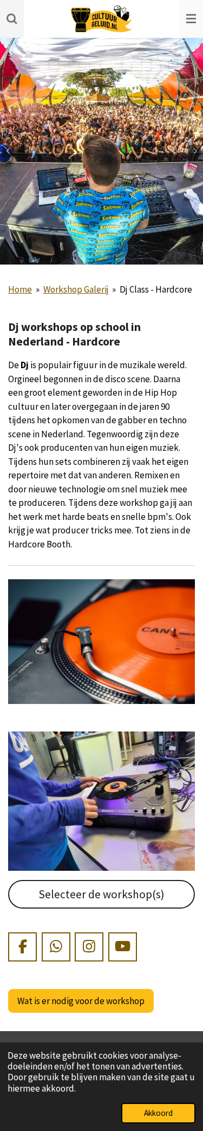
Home (20, 289)
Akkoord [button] (158, 1113)
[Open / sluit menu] (191, 19)
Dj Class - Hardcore (156, 289)
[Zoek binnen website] (12, 19)
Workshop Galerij (76, 289)
